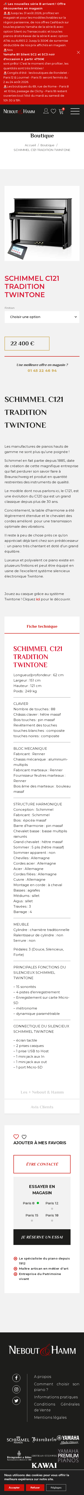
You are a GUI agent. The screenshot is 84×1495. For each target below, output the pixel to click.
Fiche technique (42, 626)
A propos (42, 1377)
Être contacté (42, 1164)
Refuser (35, 1487)
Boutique (48, 145)
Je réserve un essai (42, 1237)
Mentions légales (50, 1417)
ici (38, 599)
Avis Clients (42, 1107)
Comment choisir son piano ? (57, 1387)
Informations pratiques (56, 1397)
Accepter (14, 1487)
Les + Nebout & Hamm (42, 1092)
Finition (10, 307)
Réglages (56, 1487)
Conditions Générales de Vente (57, 1407)
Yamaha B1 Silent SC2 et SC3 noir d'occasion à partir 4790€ (29, 57)
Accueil (30, 145)
